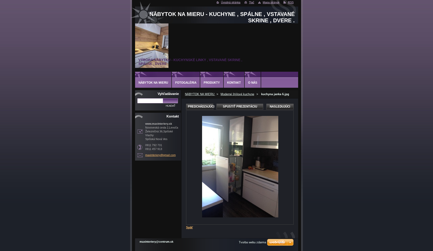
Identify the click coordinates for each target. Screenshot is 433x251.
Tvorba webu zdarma (252, 242)
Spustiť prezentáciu (240, 106)
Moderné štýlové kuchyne (237, 94)
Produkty (212, 82)
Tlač (251, 2)
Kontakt (234, 82)
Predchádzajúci (200, 106)
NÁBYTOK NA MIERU (200, 94)
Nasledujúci (280, 106)
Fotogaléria (185, 82)
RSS (291, 2)
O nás (252, 82)
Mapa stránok (271, 2)
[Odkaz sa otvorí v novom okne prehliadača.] (240, 216)
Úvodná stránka (230, 2)
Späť (189, 227)
